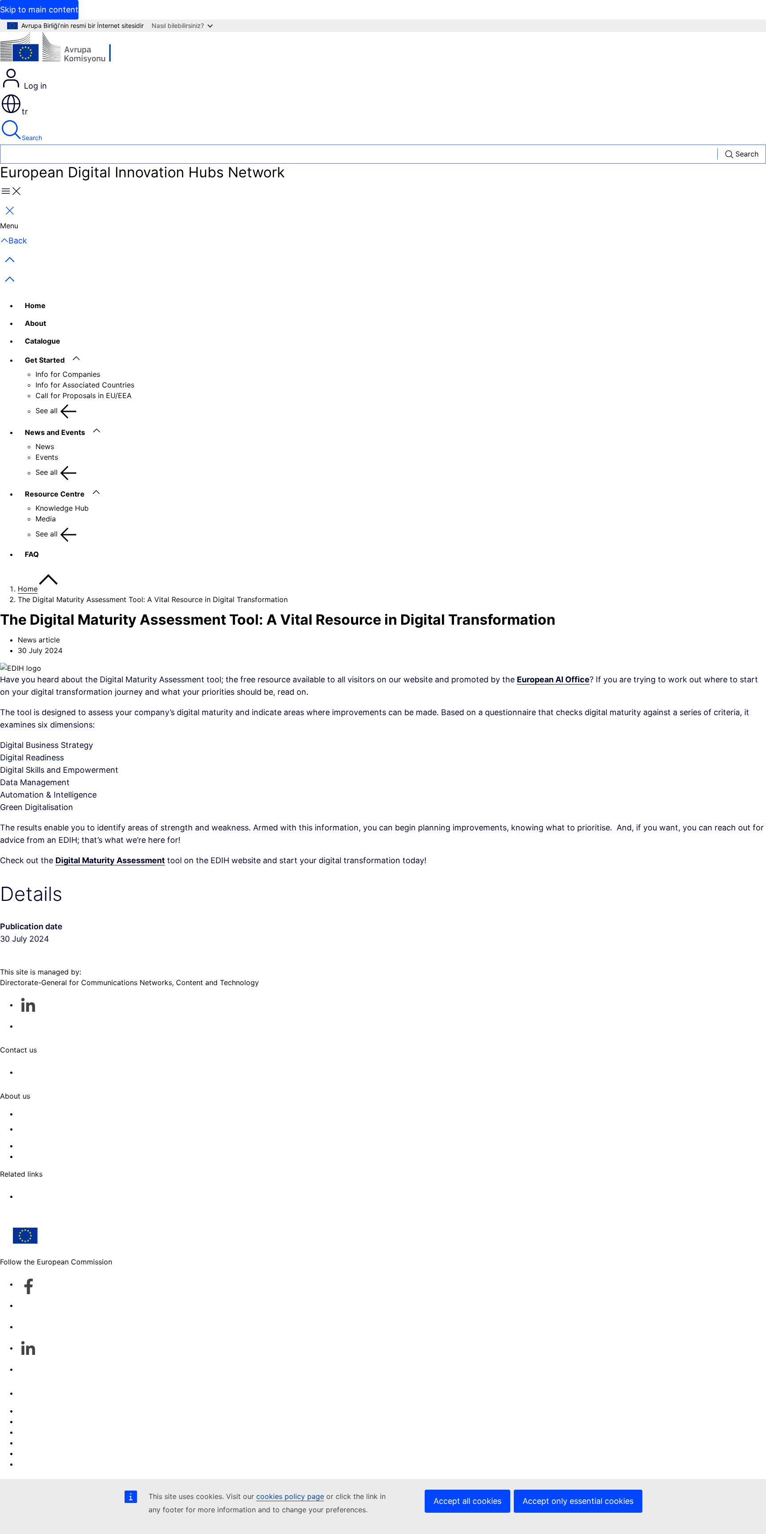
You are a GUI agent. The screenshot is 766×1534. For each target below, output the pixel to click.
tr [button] (25, 111)
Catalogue (42, 341)
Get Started (45, 360)
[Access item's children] (81, 359)
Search (32, 137)
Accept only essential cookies (578, 1501)
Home (35, 305)
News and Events (55, 432)
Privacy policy (41, 1442)
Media (45, 518)
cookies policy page (290, 1496)
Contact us (36, 1393)
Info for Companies (67, 374)
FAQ (32, 554)
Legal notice (38, 1453)
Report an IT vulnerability (60, 1410)
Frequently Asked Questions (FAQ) (75, 1145)
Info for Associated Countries (84, 384)
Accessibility (39, 1464)
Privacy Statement (48, 1156)
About (35, 323)
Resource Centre (55, 493)
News (44, 446)
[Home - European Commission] (64, 49)
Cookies (31, 1432)
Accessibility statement (57, 1113)
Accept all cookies (467, 1501)
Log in (34, 85)
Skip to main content (39, 9)
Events (46, 457)
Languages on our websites (64, 1421)
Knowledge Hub (62, 508)
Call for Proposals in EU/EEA (83, 395)
